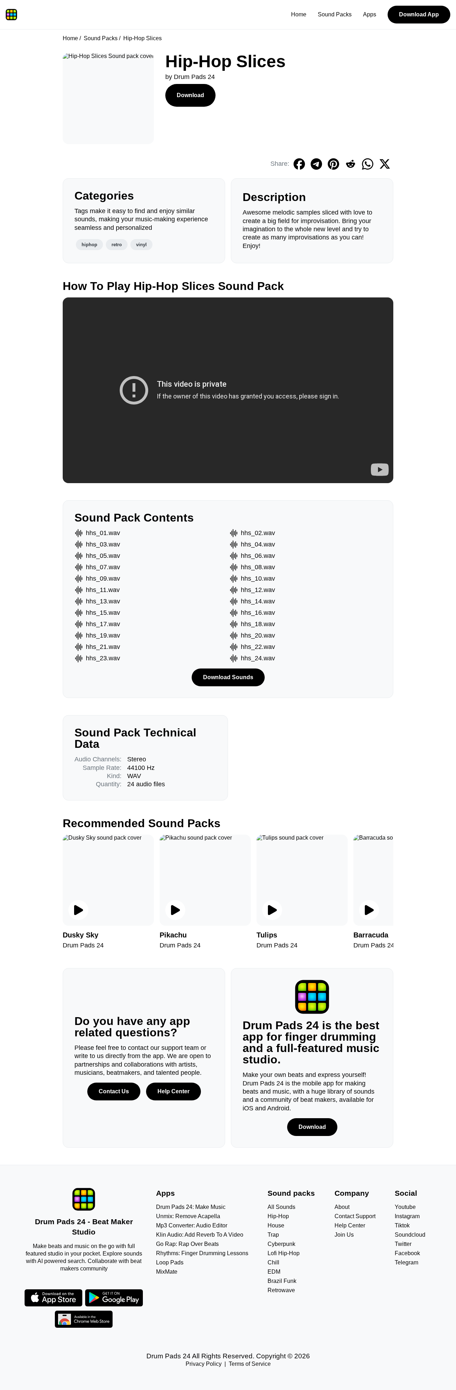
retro (117, 244)
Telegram (406, 1262)
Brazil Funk (282, 1281)
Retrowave (281, 1290)
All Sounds (281, 1207)
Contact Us (114, 1091)
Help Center (173, 1091)
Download (190, 95)
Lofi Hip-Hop (284, 1253)
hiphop (89, 244)
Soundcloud (410, 1235)
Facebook (407, 1253)
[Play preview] (78, 910)
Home (298, 14)
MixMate (166, 1272)
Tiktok (402, 1225)
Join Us (344, 1235)
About (342, 1207)
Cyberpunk (281, 1244)
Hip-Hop (278, 1216)
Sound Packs (335, 14)
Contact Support (355, 1216)
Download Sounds (228, 677)
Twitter (403, 1244)
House (276, 1225)
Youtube (405, 1207)
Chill (273, 1262)
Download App (419, 14)
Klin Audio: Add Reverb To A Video (199, 1235)
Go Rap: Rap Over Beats (187, 1244)
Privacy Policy (204, 1364)
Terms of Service (250, 1364)
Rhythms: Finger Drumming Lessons (202, 1253)
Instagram (407, 1216)
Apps (369, 14)
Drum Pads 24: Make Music (191, 1207)
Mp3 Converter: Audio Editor (191, 1225)
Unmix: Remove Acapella (188, 1216)
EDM (274, 1272)
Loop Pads (169, 1262)
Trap (273, 1235)
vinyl (141, 244)
